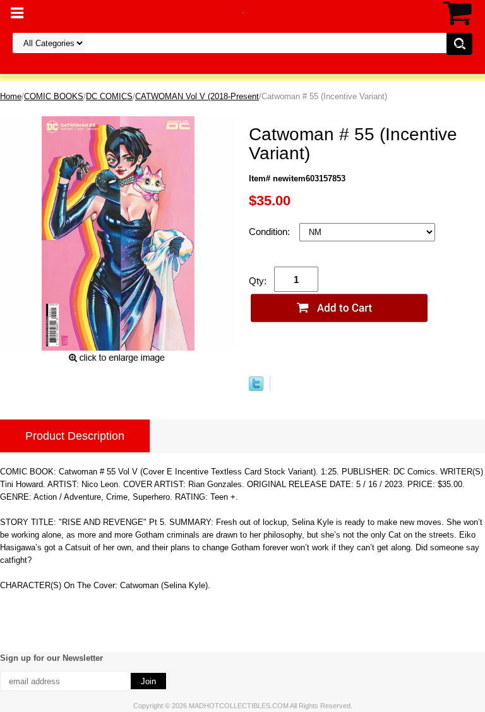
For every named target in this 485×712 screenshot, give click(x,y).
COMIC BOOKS (53, 96)
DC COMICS (109, 96)
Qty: (257, 280)
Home (10, 96)
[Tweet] (256, 388)
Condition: (270, 231)
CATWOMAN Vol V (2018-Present (197, 96)
